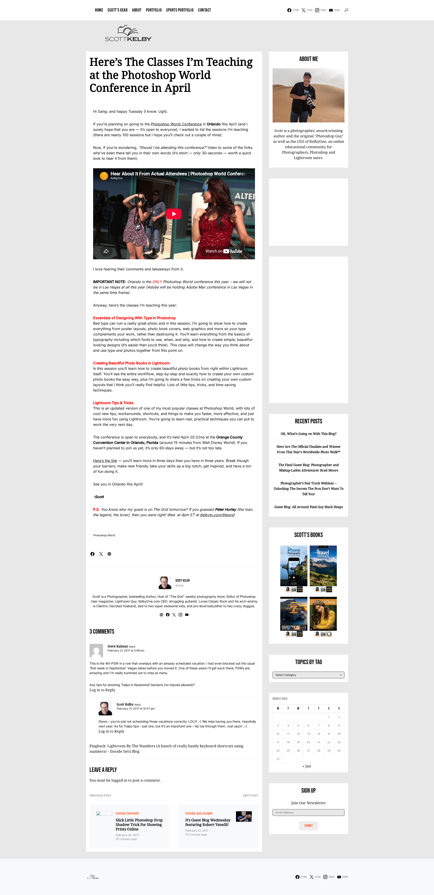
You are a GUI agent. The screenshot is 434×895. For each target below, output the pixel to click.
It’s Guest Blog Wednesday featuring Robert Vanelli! (207, 822)
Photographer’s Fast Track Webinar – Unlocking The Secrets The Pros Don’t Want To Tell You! (309, 488)
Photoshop (133, 813)
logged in (119, 780)
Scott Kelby (182, 581)
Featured (121, 813)
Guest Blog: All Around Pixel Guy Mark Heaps (308, 507)
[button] (346, 10)
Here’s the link (105, 460)
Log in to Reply (102, 689)
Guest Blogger (205, 813)
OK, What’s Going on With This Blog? (309, 433)
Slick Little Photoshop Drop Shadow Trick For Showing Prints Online (139, 824)
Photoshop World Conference (176, 124)
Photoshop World (104, 535)
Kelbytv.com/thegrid (217, 515)
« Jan (307, 766)
